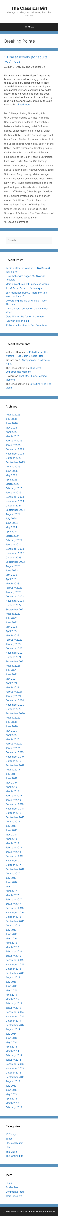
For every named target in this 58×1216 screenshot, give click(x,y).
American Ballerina (22, 122)
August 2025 (13, 466)
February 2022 (14, 639)
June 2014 (11, 1038)
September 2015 (15, 973)
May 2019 (11, 782)
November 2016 (15, 912)
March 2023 (12, 583)
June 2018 (11, 830)
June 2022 (12, 622)
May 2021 (11, 678)
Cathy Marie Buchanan (17, 152)
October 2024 (13, 505)
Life (8, 1147)
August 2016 (13, 925)
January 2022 (13, 644)
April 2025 (11, 479)
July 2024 (11, 518)
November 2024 (15, 501)
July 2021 (11, 670)
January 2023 (13, 592)
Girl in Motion (24, 161)
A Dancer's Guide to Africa (22, 117)
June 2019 (11, 778)
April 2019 (11, 786)
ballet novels (35, 130)
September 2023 (15, 561)
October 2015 (13, 968)
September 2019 (15, 765)
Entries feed (12, 1187)
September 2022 (15, 609)
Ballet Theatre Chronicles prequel (34, 135)
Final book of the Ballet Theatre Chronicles (28, 156)
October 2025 (13, 457)
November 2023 (15, 553)
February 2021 (14, 691)
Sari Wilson (19, 200)
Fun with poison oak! (17, 320)
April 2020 (11, 735)
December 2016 (15, 908)
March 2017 (12, 895)
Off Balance (18, 191)
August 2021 (13, 665)
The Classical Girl (29, 8)
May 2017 (11, 886)
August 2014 (13, 1029)
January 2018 (13, 852)
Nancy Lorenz (21, 178)
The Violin (11, 1151)
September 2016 (15, 921)
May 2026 (11, 427)
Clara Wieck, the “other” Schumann (25, 316)
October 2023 (13, 557)
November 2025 (15, 453)
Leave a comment (17, 221)
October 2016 (13, 916)
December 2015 (15, 960)
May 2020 (11, 730)
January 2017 (13, 903)
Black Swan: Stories (15, 139)
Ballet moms (20, 130)
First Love (9, 161)
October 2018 (13, 812)
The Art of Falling (30, 204)
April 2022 (11, 631)
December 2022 (15, 596)
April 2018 (11, 838)
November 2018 (15, 808)
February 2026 (14, 440)
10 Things (12, 113)
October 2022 (13, 605)
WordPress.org (14, 1196)
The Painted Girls (31, 209)
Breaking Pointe (43, 148)
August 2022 (13, 613)
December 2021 (15, 648)
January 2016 (13, 955)
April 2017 (11, 890)
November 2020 (15, 704)
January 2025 (13, 492)
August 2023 (13, 566)
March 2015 (12, 999)
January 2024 (13, 544)
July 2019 (11, 774)
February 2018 (14, 847)
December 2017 (15, 856)
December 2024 (15, 497)
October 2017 (13, 864)
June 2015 (11, 986)
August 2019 (13, 769)
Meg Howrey (24, 174)
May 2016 (11, 938)
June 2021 (11, 674)
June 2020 (12, 726)
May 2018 (11, 834)
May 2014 (11, 1042)
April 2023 (11, 579)
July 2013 (11, 1085)
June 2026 (12, 423)
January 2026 (13, 445)
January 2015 (13, 1007)
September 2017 (15, 869)
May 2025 (11, 475)
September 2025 (15, 462)
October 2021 (13, 657)
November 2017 (15, 860)
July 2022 (11, 618)
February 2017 (14, 899)
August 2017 (13, 873)
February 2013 (14, 1107)
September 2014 (15, 1025)
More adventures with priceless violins (27, 284)
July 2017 (11, 877)
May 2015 (11, 990)
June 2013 (11, 1090)
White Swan (30, 217)
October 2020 (13, 709)
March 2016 (12, 947)
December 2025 (15, 449)
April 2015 (11, 994)
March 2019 (12, 791)
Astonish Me (42, 122)
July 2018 (11, 826)
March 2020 (12, 739)
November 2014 (15, 1016)
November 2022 (15, 600)
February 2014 (14, 1055)
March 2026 (12, 436)
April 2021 (11, 683)
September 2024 (15, 509)
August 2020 (13, 717)
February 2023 (14, 587)
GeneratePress (47, 1211)
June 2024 (12, 522)
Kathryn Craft (36, 169)
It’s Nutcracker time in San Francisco (26, 325)
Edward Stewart (40, 152)
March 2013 (12, 1103)
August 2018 (13, 821)
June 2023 (12, 570)
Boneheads (34, 139)
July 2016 (11, 929)
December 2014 (15, 1012)
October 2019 (13, 761)
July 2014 (11, 1033)
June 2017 (11, 882)
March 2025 (12, 483)
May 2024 (11, 527)
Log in (9, 1183)
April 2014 (11, 1046)
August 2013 (13, 1081)
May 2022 (11, 626)
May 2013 (11, 1094)
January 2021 (13, 696)
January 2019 (13, 800)
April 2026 (11, 432)
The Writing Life (36, 113)
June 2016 (11, 934)
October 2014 (13, 1020)
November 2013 (15, 1068)
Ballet (23, 113)
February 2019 (14, 795)
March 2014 (12, 1051)
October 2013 (13, 1072)
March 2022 (12, 635)
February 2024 (14, 540)
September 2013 (15, 1077)
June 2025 (12, 471)
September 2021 (15, 661)
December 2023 (15, 548)
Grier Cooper (19, 165)
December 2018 (15, 804)
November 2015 (15, 964)
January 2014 (13, 1059)
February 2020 (14, 743)
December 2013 (15, 1064)
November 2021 (15, 652)
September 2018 (15, 817)
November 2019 (15, 756)
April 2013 (11, 1098)
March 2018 (12, 843)
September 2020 (15, 713)
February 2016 (14, 951)
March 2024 (12, 535)
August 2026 (13, 414)
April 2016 (11, 942)
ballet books (22, 126)
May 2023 (11, 574)
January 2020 (13, 748)
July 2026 (11, 419)
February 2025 (14, 488)
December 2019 (15, 752)
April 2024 (11, 531)
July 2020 (11, 722)
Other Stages (34, 191)
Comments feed (15, 1191)
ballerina (9, 126)
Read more (24, 104)
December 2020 (15, 700)
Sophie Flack (33, 200)
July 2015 (11, 981)
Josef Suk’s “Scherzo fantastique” (24, 288)
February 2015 (14, 1003)
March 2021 (12, 687)
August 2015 (13, 977)
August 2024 (13, 514)
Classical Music (14, 1143)
